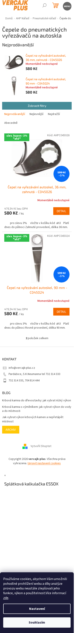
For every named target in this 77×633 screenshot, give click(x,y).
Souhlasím (37, 622)
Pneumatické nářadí (44, 18)
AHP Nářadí (22, 18)
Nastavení (37, 608)
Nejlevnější (36, 114)
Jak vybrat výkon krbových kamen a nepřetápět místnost (32, 419)
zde (5, 597)
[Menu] (67, 6)
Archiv (11, 429)
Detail (61, 211)
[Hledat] (44, 6)
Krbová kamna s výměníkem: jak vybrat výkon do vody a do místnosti (36, 409)
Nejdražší (54, 114)
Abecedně (11, 123)
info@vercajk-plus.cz (22, 368)
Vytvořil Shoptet (41, 446)
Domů (9, 18)
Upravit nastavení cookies (44, 463)
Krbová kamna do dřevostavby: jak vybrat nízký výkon (36, 401)
